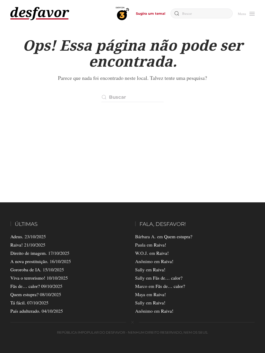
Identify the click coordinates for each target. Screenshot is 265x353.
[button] (246, 13)
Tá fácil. (18, 303)
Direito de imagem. (28, 253)
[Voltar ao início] (39, 13)
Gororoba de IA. (25, 269)
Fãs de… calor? (25, 286)
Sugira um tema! (150, 13)
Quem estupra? (24, 294)
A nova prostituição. (29, 261)
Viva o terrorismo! (27, 278)
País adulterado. (25, 311)
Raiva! (16, 245)
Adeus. (16, 236)
